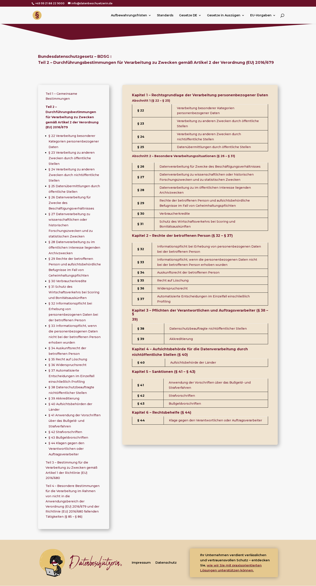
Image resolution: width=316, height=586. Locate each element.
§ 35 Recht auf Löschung (68, 359)
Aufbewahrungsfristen (129, 15)
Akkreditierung (181, 339)
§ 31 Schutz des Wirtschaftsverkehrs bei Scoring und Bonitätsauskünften (74, 292)
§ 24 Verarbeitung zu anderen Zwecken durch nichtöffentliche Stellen (74, 174)
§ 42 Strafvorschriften (65, 432)
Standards (165, 15)
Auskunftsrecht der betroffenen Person (188, 272)
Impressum (141, 562)
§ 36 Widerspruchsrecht (67, 365)
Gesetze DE (188, 15)
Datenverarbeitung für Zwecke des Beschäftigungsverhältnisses (210, 166)
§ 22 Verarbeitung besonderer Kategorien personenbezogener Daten (74, 141)
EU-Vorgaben (261, 15)
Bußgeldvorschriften (185, 403)
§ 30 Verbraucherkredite (67, 281)
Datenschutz (166, 562)
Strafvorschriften (182, 396)
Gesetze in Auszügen (223, 15)
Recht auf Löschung (173, 280)
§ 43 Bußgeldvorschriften (68, 437)
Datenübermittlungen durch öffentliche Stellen (214, 147)
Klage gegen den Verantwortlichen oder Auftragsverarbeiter (215, 420)
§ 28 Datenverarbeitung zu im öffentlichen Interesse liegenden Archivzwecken (74, 247)
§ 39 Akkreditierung (64, 398)
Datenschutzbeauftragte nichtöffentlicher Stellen (208, 328)
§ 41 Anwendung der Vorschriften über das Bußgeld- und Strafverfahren (75, 420)
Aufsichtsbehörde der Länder (193, 362)
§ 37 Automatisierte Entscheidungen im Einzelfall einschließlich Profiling (71, 376)
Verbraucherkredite (175, 214)
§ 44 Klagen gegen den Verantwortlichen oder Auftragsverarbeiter (66, 448)
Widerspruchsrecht (172, 288)
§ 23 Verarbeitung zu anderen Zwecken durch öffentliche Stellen (72, 158)
